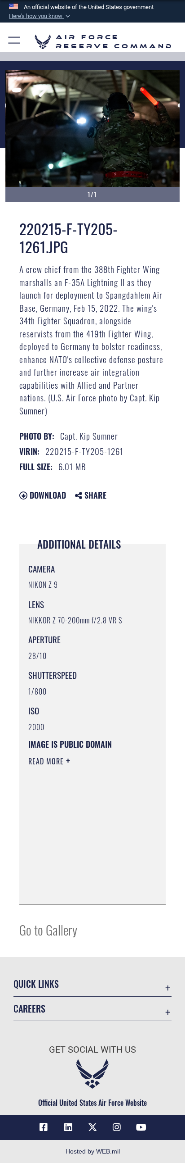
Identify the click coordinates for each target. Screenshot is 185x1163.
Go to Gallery (48, 929)
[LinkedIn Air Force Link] (68, 1127)
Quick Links (36, 983)
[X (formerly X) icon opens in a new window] (92, 1127)
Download (46, 495)
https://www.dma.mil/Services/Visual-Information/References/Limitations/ (82, 887)
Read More (47, 761)
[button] (40, 16)
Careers (29, 1008)
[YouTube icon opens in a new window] (141, 1127)
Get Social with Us (92, 1050)
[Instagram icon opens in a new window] (116, 1127)
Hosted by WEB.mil (93, 1151)
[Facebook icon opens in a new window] (43, 1127)
